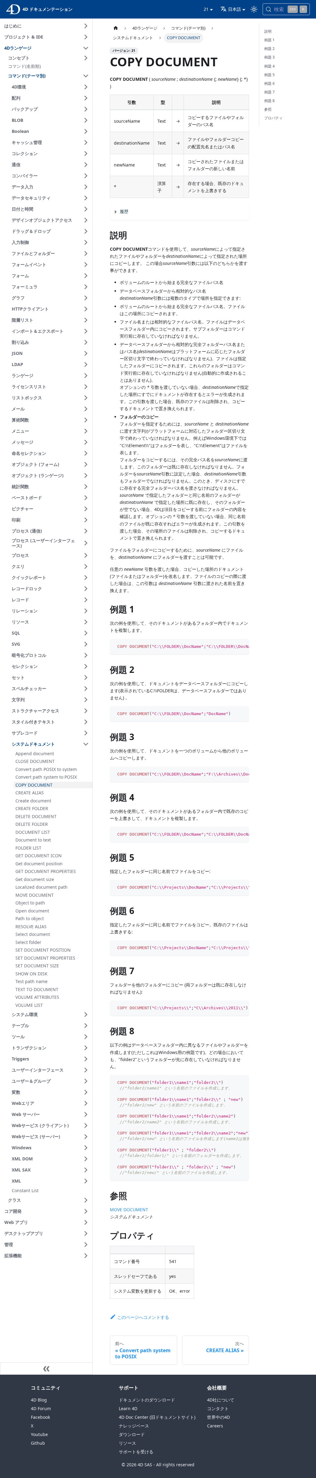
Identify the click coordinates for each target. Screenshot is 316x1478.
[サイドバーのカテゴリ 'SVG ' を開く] (86, 644)
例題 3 (269, 57)
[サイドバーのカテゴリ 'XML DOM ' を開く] (86, 1159)
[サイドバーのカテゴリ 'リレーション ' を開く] (86, 611)
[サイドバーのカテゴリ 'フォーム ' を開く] (86, 276)
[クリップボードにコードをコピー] (241, 646)
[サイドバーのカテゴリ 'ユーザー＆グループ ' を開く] (86, 1081)
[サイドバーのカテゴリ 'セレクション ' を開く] (86, 666)
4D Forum (41, 1408)
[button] (49, 58)
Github (38, 1443)
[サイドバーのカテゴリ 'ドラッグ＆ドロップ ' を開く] (86, 231)
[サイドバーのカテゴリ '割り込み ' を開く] (86, 342)
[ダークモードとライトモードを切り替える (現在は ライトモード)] (254, 9)
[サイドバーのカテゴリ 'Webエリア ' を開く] (86, 1103)
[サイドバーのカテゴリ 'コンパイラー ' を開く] (86, 176)
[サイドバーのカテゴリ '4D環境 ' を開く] (86, 87)
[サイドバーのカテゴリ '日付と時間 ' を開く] (86, 209)
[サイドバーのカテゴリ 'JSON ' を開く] (86, 353)
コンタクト (218, 1408)
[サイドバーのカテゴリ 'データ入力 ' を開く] (86, 187)
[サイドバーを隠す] (46, 1368)
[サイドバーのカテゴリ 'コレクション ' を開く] (86, 154)
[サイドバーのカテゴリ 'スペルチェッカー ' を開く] (86, 689)
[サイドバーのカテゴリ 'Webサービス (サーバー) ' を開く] (86, 1137)
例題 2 (269, 48)
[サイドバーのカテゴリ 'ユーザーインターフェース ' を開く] (86, 1070)
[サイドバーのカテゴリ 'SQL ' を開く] (86, 633)
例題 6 (269, 83)
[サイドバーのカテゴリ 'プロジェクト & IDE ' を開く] (86, 37)
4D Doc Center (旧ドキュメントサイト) (157, 1417)
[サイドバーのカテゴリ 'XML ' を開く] (86, 1181)
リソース (127, 1443)
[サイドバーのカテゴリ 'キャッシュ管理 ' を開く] (86, 142)
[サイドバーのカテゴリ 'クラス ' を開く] (86, 1200)
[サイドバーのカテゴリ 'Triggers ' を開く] (86, 1059)
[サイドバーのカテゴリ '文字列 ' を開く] (86, 700)
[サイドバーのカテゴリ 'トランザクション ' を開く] (86, 1048)
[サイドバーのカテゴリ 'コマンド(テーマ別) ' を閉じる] (86, 76)
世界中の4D (218, 1417)
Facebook (40, 1417)
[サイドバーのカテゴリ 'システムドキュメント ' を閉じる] (86, 744)
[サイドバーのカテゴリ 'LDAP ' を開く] (86, 364)
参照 (268, 109)
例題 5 (269, 74)
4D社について (220, 1400)
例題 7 (269, 92)
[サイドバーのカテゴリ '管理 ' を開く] (86, 1245)
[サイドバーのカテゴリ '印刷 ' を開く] (86, 520)
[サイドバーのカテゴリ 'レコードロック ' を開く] (86, 589)
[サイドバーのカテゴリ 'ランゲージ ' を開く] (86, 376)
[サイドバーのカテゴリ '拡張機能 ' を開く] (86, 1256)
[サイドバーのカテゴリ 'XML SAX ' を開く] (86, 1170)
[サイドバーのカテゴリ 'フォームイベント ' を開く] (86, 265)
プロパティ (273, 118)
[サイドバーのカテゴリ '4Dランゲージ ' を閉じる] (86, 48)
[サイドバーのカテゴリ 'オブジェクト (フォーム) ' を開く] (86, 464)
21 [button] (206, 9)
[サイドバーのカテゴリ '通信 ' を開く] (86, 165)
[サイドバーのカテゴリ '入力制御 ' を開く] (86, 242)
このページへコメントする (143, 1317)
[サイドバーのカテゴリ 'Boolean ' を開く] (86, 131)
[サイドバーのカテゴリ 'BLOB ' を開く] (86, 120)
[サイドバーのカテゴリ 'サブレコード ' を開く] (86, 733)
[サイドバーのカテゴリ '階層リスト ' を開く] (86, 320)
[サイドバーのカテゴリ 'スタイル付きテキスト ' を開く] (86, 722)
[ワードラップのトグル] (230, 646)
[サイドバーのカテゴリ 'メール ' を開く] (86, 409)
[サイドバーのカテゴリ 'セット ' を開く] (86, 677)
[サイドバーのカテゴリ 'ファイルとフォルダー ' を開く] (86, 253)
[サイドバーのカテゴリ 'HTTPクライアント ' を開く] (86, 309)
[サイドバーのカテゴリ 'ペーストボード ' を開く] (86, 498)
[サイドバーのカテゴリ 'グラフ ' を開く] (86, 298)
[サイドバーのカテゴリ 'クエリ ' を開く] (86, 566)
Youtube (39, 1434)
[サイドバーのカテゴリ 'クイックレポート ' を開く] (86, 578)
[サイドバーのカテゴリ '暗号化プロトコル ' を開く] (86, 655)
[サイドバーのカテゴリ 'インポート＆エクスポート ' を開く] (86, 331)
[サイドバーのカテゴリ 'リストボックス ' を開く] (86, 398)
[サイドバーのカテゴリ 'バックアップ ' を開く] (86, 109)
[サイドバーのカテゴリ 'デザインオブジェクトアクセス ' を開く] (86, 220)
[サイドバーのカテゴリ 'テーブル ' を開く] (86, 1026)
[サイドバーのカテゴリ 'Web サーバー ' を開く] (86, 1114)
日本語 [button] (234, 9)
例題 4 (269, 66)
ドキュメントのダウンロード (147, 1400)
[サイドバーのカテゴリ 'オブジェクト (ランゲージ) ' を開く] (86, 475)
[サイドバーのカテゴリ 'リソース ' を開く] (86, 622)
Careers (215, 1426)
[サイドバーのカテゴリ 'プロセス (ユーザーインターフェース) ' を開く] (86, 543)
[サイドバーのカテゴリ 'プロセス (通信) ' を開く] (86, 531)
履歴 (124, 211)
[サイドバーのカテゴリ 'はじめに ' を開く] (86, 26)
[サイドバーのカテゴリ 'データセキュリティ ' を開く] (86, 198)
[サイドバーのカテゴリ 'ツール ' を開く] (86, 1037)
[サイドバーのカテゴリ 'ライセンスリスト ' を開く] (86, 387)
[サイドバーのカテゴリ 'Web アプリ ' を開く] (86, 1222)
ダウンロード (132, 1434)
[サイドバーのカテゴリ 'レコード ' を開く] (86, 600)
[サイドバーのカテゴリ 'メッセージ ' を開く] (86, 442)
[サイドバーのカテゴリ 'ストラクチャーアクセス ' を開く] (86, 711)
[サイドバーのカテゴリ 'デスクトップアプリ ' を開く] (86, 1233)
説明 (268, 31)
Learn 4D (128, 1408)
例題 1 (269, 40)
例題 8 (269, 100)
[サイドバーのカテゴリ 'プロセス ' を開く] (86, 555)
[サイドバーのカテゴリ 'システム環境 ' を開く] (86, 1014)
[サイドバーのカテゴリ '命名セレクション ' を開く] (86, 453)
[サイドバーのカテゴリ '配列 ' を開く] (86, 98)
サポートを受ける (136, 1452)
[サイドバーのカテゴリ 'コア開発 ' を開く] (86, 1211)
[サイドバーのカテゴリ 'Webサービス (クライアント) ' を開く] (86, 1125)
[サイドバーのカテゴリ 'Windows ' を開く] (86, 1148)
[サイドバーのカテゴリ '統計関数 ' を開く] (86, 487)
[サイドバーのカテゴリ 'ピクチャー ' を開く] (86, 509)
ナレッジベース (134, 1426)
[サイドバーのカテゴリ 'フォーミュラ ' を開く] (86, 287)
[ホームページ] (116, 28)
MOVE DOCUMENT (129, 1209)
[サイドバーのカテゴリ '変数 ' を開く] (86, 1092)
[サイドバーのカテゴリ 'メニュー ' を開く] (86, 431)
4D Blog (39, 1400)
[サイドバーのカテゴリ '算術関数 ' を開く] (86, 420)
